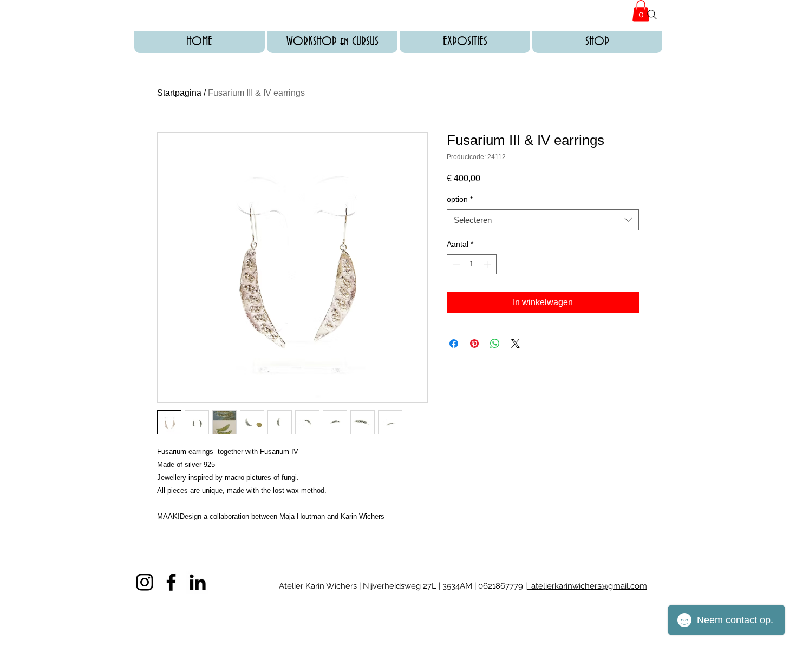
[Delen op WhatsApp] (494, 343)
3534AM (456, 586)
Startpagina (179, 92)
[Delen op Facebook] (453, 343)
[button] (332, 42)
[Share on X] (515, 343)
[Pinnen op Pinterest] (474, 343)
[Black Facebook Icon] (171, 582)
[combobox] (543, 219)
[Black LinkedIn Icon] (197, 582)
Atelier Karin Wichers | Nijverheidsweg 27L (359, 586)
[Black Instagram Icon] (144, 582)
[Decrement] (455, 264)
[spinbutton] (471, 264)
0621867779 (501, 586)
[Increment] (488, 264)
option (460, 199)
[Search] (652, 14)
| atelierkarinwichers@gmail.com (586, 586)
